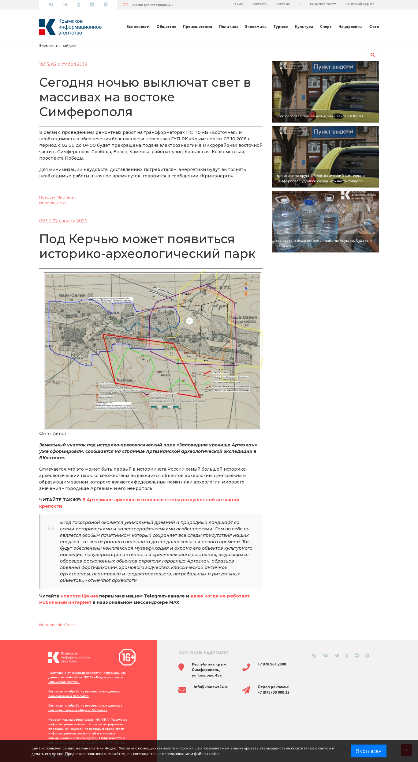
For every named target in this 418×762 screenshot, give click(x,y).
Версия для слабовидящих (153, 4)
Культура (304, 26)
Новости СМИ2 (53, 202)
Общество (166, 26)
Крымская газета (323, 4)
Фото (374, 26)
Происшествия (197, 26)
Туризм (281, 26)
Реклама (283, 4)
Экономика (256, 26)
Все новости (138, 26)
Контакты (259, 4)
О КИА (238, 4)
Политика (228, 26)
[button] (373, 55)
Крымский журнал (360, 4)
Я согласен (369, 751)
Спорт (326, 26)
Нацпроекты (350, 26)
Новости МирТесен (57, 197)
